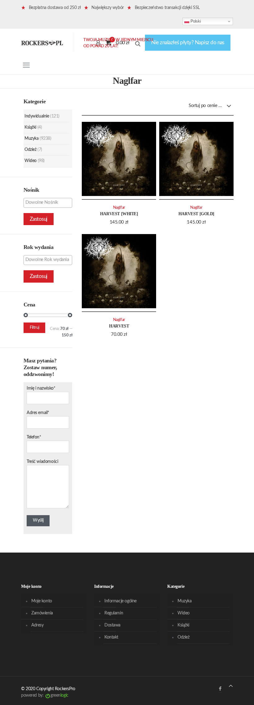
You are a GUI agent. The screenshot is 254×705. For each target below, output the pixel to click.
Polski (195, 21)
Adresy (37, 625)
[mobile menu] (26, 65)
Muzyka (31, 138)
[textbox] (49, 202)
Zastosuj (38, 219)
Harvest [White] (119, 214)
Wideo (30, 161)
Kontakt (111, 637)
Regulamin (113, 613)
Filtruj (34, 328)
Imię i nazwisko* (41, 388)
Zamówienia (42, 613)
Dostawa (112, 625)
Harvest (119, 326)
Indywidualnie (36, 116)
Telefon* (34, 437)
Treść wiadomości (42, 461)
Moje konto (41, 601)
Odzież (30, 149)
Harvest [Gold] (196, 214)
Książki (30, 127)
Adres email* (38, 413)
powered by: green (44, 695)
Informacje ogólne (120, 601)
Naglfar (119, 207)
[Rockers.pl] (42, 43)
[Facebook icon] (220, 688)
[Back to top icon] (231, 686)
